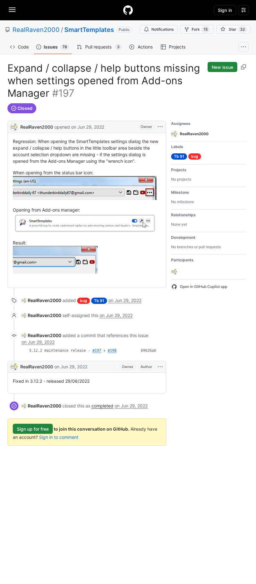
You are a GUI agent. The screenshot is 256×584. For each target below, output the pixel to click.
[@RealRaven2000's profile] (14, 126)
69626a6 (148, 350)
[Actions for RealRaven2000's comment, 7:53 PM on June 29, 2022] (160, 366)
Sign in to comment (58, 437)
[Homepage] (128, 10)
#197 (96, 350)
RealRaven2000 (36, 29)
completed (102, 405)
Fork (200, 29)
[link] (41, 300)
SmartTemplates (89, 29)
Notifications (162, 29)
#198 (112, 350)
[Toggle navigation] (12, 9)
